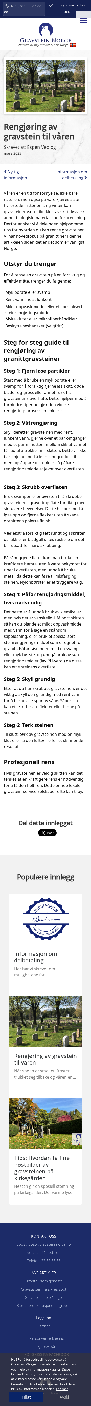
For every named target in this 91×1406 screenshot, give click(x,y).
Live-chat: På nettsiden (44, 1252)
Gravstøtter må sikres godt (43, 1289)
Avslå (65, 1397)
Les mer (62, 1389)
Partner (44, 1326)
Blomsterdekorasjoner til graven (44, 1305)
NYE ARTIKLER (44, 1272)
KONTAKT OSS (43, 1236)
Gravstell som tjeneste (43, 1281)
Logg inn (43, 1317)
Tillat (26, 1397)
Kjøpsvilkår (46, 1346)
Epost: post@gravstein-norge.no (44, 1244)
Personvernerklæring (46, 1338)
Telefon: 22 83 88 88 (43, 1260)
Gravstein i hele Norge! (44, 1297)
